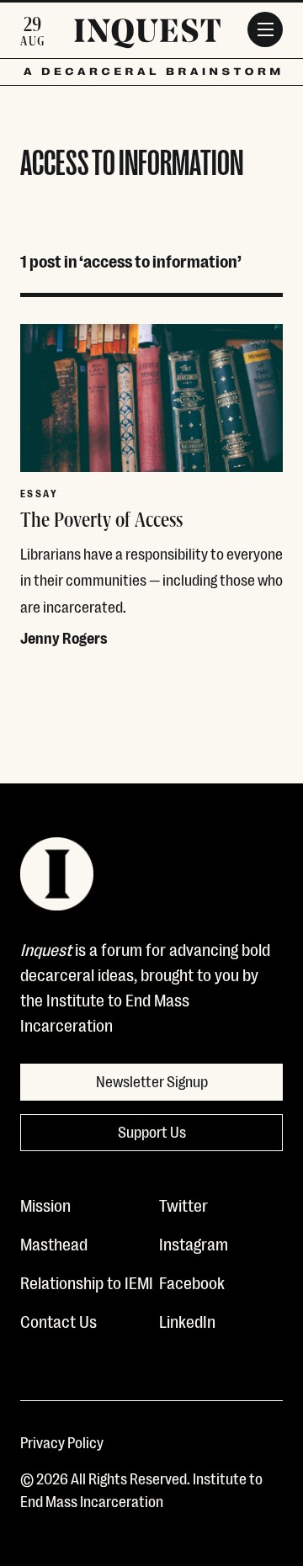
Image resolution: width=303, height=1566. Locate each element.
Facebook (192, 1281)
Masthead (54, 1243)
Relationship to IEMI (86, 1281)
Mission (45, 1204)
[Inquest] (147, 36)
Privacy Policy (62, 1441)
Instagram (193, 1243)
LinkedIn (187, 1320)
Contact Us (58, 1320)
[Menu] (265, 29)
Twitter (183, 1204)
